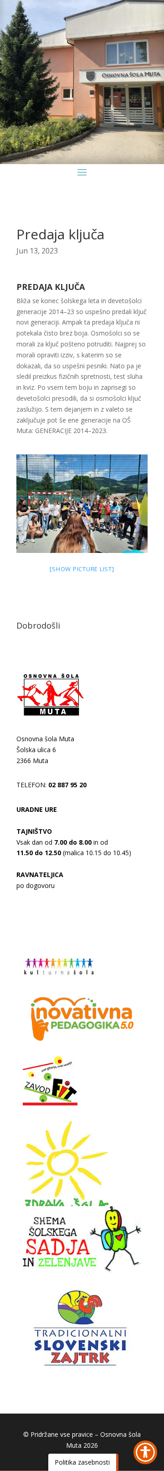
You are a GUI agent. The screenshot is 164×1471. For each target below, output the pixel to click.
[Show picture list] (82, 569)
